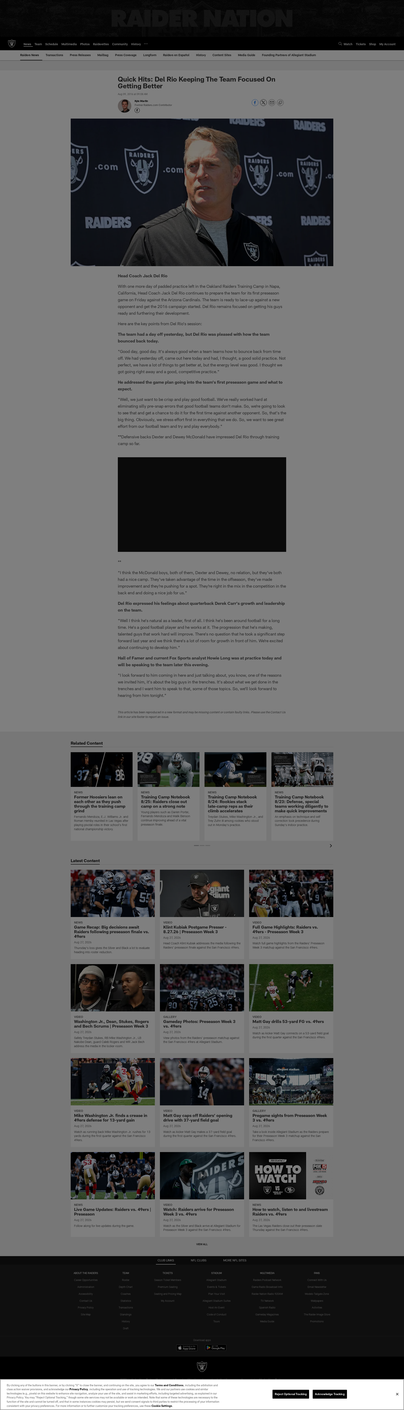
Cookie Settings (162, 1405)
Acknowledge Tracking (330, 1394)
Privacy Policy (78, 1389)
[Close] (397, 1394)
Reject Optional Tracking (291, 1394)
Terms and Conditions (169, 1385)
